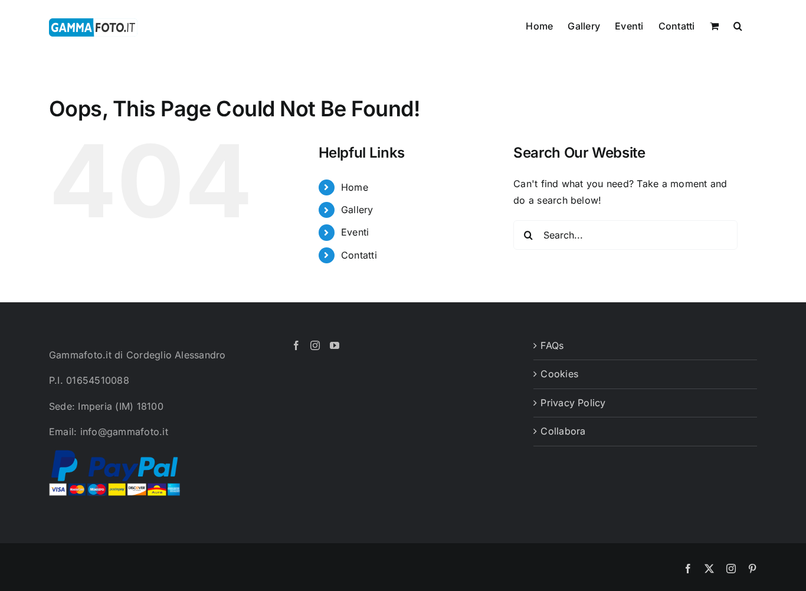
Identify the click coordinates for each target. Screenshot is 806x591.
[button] (737, 25)
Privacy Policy (572, 403)
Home (354, 187)
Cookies (559, 374)
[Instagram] (315, 345)
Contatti (359, 255)
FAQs (551, 345)
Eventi (355, 232)
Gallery (357, 209)
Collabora (562, 431)
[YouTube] (334, 345)
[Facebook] (296, 345)
